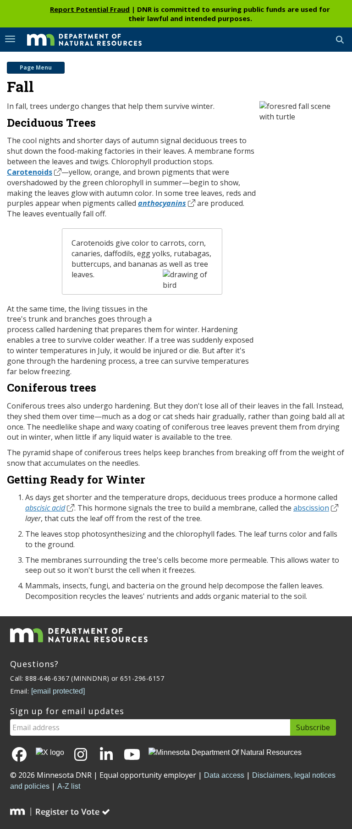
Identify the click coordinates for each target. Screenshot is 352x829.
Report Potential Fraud (90, 9)
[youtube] (132, 755)
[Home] (77, 38)
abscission (311, 508)
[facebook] (19, 755)
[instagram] (81, 755)
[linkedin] (106, 755)
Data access (224, 775)
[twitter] (50, 752)
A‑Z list (68, 786)
